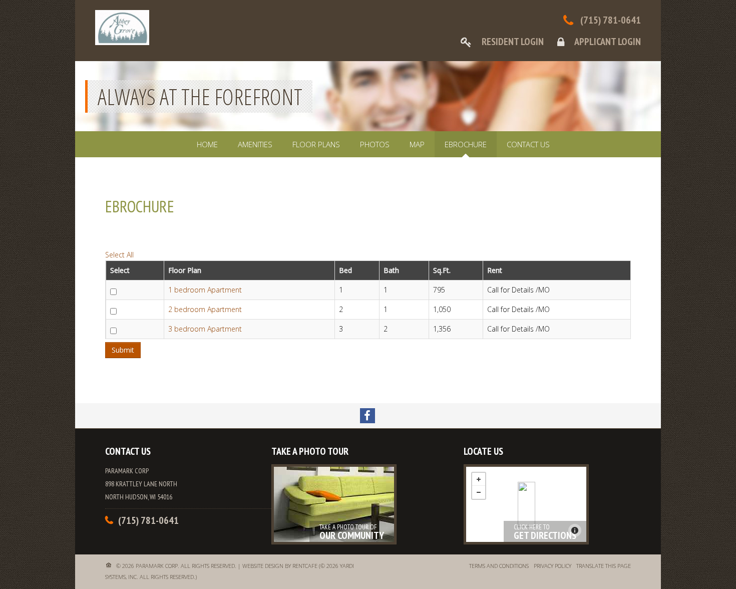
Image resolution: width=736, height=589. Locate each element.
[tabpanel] (368, 268)
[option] (368, 96)
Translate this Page (603, 565)
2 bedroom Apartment (205, 309)
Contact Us (528, 144)
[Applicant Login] (593, 41)
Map (417, 144)
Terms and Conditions (499, 565)
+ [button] (478, 479)
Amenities (255, 144)
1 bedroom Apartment (205, 289)
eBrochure (466, 144)
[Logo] (122, 27)
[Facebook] (367, 415)
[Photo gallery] (334, 504)
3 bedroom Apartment (205, 329)
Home (207, 144)
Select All (119, 254)
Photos (375, 144)
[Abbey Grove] (526, 504)
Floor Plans (316, 144)
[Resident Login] (496, 41)
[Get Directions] (526, 504)
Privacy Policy (552, 565)
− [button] (478, 492)
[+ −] (526, 504)
